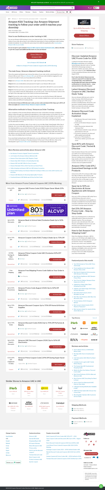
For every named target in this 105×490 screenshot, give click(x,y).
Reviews (28, 12)
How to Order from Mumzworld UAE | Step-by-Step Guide (84, 383)
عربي (90, 8)
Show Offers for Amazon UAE (37, 56)
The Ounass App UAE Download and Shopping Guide (84, 367)
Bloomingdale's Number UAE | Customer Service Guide (85, 395)
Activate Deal (57, 259)
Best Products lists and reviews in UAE (28, 18)
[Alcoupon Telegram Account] (94, 445)
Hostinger (13, 410)
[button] (98, 2)
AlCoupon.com (76, 63)
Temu (28, 395)
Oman (7, 445)
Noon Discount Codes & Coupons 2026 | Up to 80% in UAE (62, 443)
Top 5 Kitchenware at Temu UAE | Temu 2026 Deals (84, 264)
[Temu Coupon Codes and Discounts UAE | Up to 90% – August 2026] (29, 388)
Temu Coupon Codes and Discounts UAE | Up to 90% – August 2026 (63, 439)
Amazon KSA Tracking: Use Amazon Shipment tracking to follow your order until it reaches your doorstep (36, 171)
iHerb (13, 394)
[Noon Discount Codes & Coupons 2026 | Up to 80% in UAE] (44, 388)
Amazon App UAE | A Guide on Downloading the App (24, 161)
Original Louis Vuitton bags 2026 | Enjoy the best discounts (85, 289)
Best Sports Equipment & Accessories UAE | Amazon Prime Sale (84, 273)
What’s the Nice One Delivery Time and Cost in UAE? (84, 371)
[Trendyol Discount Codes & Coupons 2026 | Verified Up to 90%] (60, 403)
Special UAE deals (34, 438)
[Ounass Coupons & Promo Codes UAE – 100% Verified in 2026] (44, 403)
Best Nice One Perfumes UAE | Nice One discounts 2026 (85, 297)
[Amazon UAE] (84, 22)
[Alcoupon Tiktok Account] (89, 445)
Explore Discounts (57, 227)
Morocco (8, 455)
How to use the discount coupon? (36, 451)
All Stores (14, 12)
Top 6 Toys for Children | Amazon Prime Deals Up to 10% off (84, 281)
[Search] (72, 7)
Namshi (29, 408)
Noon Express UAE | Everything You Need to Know (85, 379)
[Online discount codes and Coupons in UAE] (9, 18)
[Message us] (101, 486)
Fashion (41, 12)
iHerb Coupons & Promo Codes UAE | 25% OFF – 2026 (61, 436)
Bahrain (8, 443)
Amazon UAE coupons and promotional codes (40, 48)
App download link (91, 453)
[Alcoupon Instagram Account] (86, 441)
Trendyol (60, 408)
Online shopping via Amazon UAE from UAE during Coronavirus (27, 168)
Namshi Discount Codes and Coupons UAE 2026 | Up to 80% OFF (63, 453)
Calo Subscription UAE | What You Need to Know (84, 358)
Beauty (35, 12)
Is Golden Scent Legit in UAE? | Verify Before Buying (84, 362)
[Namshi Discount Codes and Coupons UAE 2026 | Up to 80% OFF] (29, 403)
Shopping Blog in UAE (35, 441)
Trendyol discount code (35, 455)
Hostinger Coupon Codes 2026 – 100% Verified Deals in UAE (63, 449)
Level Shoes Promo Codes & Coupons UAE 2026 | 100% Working (62, 446)
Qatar (7, 448)
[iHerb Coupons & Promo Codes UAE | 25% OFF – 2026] (13, 388)
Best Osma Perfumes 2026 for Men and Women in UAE (85, 375)
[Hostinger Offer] (37, 210)
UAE (7, 438)
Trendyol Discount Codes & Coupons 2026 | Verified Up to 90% (64, 458)
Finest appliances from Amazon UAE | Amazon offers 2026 (84, 269)
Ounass (44, 410)
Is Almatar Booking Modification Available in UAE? (85, 387)
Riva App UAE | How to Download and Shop (84, 354)
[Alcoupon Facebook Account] (96, 441)
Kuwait (8, 441)
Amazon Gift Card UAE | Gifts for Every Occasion (23, 163)
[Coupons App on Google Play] (67, 12)
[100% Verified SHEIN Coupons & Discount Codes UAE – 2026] (94, 339)
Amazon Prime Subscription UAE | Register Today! (24, 158)
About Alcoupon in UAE (35, 445)
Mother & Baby (50, 12)
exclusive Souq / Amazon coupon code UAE (33, 104)
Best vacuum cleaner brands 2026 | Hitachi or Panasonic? (83, 305)
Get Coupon (58, 195)
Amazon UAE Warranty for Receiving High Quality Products (26, 175)
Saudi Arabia (9, 436)
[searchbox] (50, 7)
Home (7, 12)
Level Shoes (60, 395)
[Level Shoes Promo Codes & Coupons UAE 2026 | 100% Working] (60, 388)
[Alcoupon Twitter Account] (91, 441)
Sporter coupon (33, 462)
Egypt (7, 450)
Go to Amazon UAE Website (36, 62)
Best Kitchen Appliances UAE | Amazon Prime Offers (84, 277)
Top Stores (76, 318)
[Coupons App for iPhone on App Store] (70, 12)
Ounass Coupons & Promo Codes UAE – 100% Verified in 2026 (63, 456)
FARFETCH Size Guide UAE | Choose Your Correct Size (85, 391)
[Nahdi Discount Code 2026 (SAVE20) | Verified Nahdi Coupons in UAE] (94, 334)
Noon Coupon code (34, 457)
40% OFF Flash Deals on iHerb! (40, 2)
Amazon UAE (43, 18)
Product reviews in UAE (35, 459)
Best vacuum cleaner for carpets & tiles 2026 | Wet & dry (85, 310)
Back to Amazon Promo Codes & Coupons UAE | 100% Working (37, 65)
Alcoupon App (61, 12)
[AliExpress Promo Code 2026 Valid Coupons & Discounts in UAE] (84, 339)
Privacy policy (33, 448)
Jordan (7, 453)
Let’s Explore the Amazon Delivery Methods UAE (23, 156)
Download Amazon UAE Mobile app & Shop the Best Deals (26, 177)
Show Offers (84, 36)
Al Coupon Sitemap (34, 443)
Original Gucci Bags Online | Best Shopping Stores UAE (82, 285)
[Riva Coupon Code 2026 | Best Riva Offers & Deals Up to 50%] (74, 339)
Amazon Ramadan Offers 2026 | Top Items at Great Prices (26, 166)
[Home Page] (11, 7)
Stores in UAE (33, 436)
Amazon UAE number (25, 141)
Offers (21, 12)
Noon (44, 394)
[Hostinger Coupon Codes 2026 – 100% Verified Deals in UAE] (13, 403)
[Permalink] (18, 200)
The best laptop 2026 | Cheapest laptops (83, 301)
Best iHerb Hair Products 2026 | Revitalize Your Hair (82, 293)
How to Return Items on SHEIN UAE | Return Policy (84, 350)
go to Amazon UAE (28, 76)
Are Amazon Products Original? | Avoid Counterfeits (24, 153)
